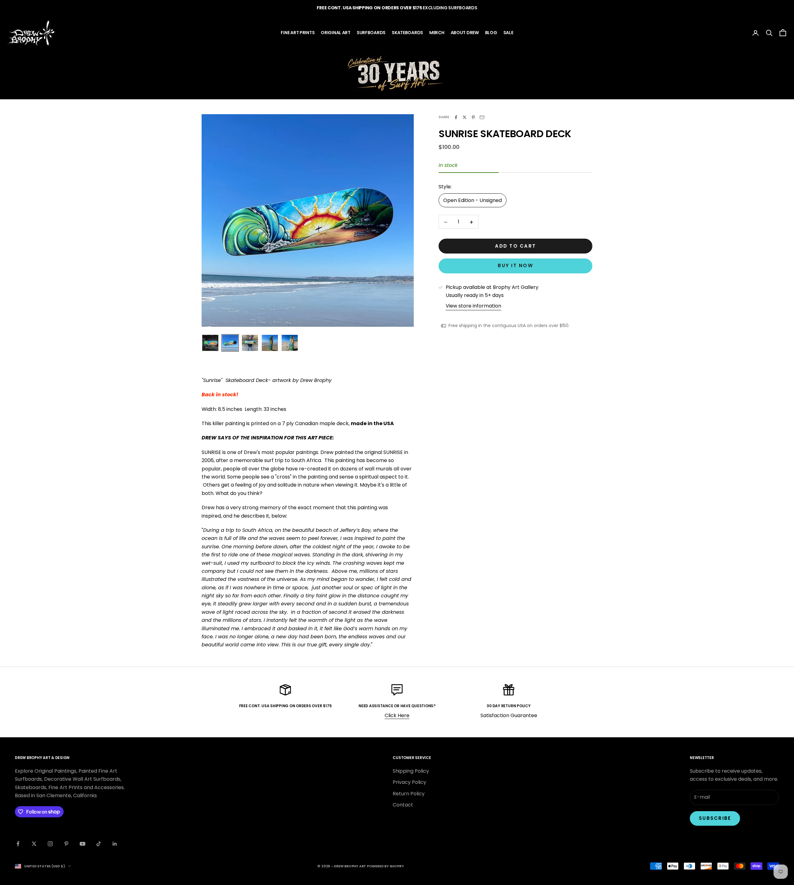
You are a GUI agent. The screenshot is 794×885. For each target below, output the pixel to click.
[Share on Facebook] (455, 117)
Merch (436, 32)
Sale (508, 32)
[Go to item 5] (289, 343)
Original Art (335, 32)
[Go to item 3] (250, 343)
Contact (403, 804)
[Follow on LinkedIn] (115, 844)
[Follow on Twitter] (34, 844)
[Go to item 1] (210, 343)
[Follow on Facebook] (18, 844)
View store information (473, 306)
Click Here (397, 715)
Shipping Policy (411, 771)
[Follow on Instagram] (50, 844)
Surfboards (371, 32)
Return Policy (409, 793)
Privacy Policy (409, 782)
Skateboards (407, 32)
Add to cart (515, 246)
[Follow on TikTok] (99, 844)
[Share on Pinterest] (473, 117)
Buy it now (515, 266)
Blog (491, 32)
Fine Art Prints (297, 32)
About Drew (465, 32)
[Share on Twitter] (464, 117)
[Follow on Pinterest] (66, 844)
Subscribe (715, 818)
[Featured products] (397, 73)
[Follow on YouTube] (82, 844)
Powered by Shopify (385, 866)
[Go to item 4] (270, 343)
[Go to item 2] (230, 343)
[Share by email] (482, 117)
